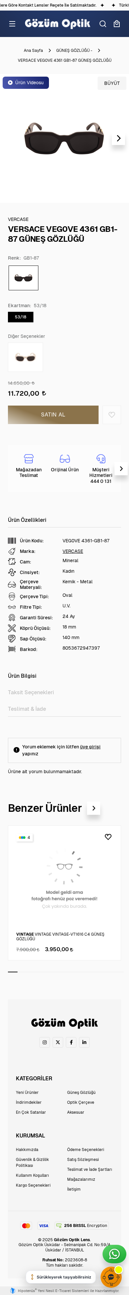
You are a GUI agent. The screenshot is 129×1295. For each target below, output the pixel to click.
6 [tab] (61, 972)
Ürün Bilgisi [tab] (22, 676)
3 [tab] (32, 972)
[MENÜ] (12, 24)
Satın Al (53, 415)
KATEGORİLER (34, 1078)
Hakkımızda (27, 1149)
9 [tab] (90, 972)
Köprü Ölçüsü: (35, 628)
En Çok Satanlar (31, 1112)
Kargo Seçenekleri (33, 1185)
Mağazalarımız (81, 1179)
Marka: (27, 551)
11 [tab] (109, 972)
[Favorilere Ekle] (112, 415)
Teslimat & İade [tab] (27, 709)
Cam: (25, 561)
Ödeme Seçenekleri (85, 1149)
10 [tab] (99, 972)
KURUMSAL (30, 1136)
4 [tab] (42, 972)
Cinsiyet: (30, 572)
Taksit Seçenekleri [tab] (31, 692)
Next (118, 138)
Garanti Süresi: (36, 617)
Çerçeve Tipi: (34, 596)
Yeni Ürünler (27, 1092)
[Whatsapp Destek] (114, 1254)
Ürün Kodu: (32, 540)
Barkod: (28, 649)
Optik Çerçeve (80, 1102)
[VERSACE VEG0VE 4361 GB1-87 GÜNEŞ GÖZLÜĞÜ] (64, 138)
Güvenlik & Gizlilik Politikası (32, 1162)
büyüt (112, 83)
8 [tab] (80, 972)
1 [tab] (13, 972)
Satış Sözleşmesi (83, 1159)
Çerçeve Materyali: (31, 584)
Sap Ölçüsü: (33, 638)
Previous (10, 138)
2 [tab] (22, 972)
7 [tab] (70, 972)
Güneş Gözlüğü (81, 1092)
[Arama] (103, 24)
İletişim (74, 1189)
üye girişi (90, 746)
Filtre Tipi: (31, 607)
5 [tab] (51, 972)
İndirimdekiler (29, 1102)
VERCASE (73, 551)
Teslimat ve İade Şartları (89, 1169)
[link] (44, 1042)
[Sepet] (117, 24)
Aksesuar (75, 1112)
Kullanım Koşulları (32, 1175)
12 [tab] (119, 972)
